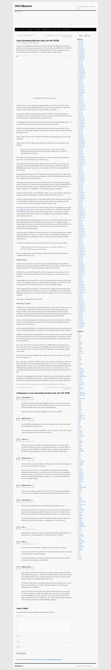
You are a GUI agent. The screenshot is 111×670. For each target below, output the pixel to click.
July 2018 (81, 184)
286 (79, 332)
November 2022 (82, 106)
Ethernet (80, 409)
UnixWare (81, 529)
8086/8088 (81, 342)
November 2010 (82, 323)
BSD (80, 361)
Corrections (81, 379)
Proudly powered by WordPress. (85, 666)
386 (79, 334)
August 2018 (81, 183)
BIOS (80, 356)
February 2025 (82, 68)
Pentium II (81, 473)
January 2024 (81, 89)
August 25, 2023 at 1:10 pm (27, 544)
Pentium (80, 470)
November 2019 (82, 161)
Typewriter (81, 521)
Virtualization (81, 535)
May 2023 (81, 98)
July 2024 (81, 79)
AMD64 (80, 348)
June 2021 (81, 131)
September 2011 (82, 311)
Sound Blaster (81, 509)
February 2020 (82, 156)
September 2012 (82, 292)
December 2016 (82, 212)
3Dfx (80, 339)
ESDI (80, 407)
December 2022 (82, 104)
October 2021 (81, 125)
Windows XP (81, 546)
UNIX (80, 528)
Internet (80, 426)
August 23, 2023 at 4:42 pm (27, 420)
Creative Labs (81, 382)
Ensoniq (80, 406)
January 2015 (81, 248)
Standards (81, 512)
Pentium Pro (81, 476)
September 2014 (82, 254)
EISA (80, 404)
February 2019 (82, 175)
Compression (81, 375)
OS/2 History (29, 29)
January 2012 (81, 304)
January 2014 (81, 267)
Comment (19, 615)
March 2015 (81, 245)
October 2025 (81, 56)
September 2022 (82, 109)
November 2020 (82, 142)
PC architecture (82, 461)
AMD (80, 346)
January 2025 (81, 70)
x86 (79, 553)
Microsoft (81, 445)
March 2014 (81, 264)
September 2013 (82, 273)
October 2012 (81, 290)
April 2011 (81, 318)
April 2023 (81, 100)
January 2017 (81, 211)
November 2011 (82, 307)
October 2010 (81, 325)
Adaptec (80, 343)
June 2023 (81, 97)
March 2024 (81, 86)
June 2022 (81, 112)
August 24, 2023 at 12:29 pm (28, 460)
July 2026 (81, 42)
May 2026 (81, 45)
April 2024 (81, 84)
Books (80, 357)
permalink (63, 384)
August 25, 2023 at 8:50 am (27, 502)
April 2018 (81, 189)
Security (80, 500)
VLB (80, 537)
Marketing (81, 442)
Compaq (80, 373)
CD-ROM (81, 368)
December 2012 (82, 287)
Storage (80, 514)
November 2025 (82, 54)
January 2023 (81, 103)
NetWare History (46, 29)
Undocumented (82, 526)
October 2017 (81, 198)
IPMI (80, 428)
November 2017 (82, 197)
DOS (80, 396)
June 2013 (81, 278)
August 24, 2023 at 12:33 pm (28, 487)
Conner (80, 378)
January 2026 (81, 51)
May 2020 (81, 151)
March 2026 (81, 48)
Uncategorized (81, 525)
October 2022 (81, 108)
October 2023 (81, 90)
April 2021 (81, 134)
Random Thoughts (82, 487)
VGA (80, 532)
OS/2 (80, 459)
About (22, 29)
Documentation (34, 384)
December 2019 (82, 159)
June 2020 (81, 150)
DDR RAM (81, 387)
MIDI (80, 446)
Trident (80, 520)
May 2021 (81, 133)
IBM (80, 421)
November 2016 (82, 214)
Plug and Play (81, 478)
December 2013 (82, 268)
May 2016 (81, 223)
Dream (80, 400)
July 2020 (81, 148)
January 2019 (81, 176)
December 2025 (82, 53)
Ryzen (80, 492)
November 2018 (82, 179)
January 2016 (81, 229)
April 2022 (81, 115)
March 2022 (81, 117)
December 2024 (82, 72)
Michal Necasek (34, 42)
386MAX (81, 336)
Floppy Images (82, 415)
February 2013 (82, 284)
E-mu (80, 401)
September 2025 (82, 58)
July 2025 (81, 61)
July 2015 (81, 239)
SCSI (80, 496)
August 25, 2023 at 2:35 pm (27, 569)
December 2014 (82, 250)
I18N (80, 420)
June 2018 (81, 186)
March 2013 (81, 282)
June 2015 (81, 240)
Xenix (80, 556)
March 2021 (81, 136)
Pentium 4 (81, 471)
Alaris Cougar (34, 48)
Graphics (80, 417)
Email (18, 641)
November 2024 (82, 73)
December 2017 (82, 195)
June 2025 (81, 62)
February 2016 (82, 228)
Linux (80, 439)
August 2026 (81, 40)
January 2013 (81, 286)
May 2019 (81, 170)
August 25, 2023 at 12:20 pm (28, 529)
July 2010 (81, 328)
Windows (81, 543)
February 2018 (82, 192)
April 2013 (81, 281)
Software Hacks (82, 504)
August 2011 (81, 312)
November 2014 (82, 251)
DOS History (37, 29)
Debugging (81, 389)
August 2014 (81, 256)
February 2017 (82, 209)
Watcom (80, 539)
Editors (80, 403)
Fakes (80, 411)
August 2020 (81, 147)
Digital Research (82, 393)
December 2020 (82, 140)
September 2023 (82, 92)
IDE (79, 423)
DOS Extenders (82, 398)
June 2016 (81, 222)
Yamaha (80, 559)
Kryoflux (80, 432)
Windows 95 (81, 545)
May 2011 (81, 317)
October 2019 (81, 162)
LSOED (42, 384)
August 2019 (81, 165)
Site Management (82, 501)
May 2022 (81, 114)
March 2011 (81, 320)
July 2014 (81, 257)
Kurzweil (80, 434)
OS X (80, 457)
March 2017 (81, 207)
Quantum (80, 485)
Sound (80, 507)
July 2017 (81, 201)
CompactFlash (81, 371)
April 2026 (81, 47)
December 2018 (82, 178)
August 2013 (81, 275)
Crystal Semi (81, 384)
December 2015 (82, 231)
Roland (80, 490)
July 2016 (81, 220)
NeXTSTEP (81, 451)
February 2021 (82, 137)
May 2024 (81, 83)
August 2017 (81, 200)
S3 (79, 493)
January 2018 (81, 193)
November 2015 (82, 232)
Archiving (81, 351)
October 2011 (81, 309)
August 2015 (81, 237)
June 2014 (81, 259)
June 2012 (81, 297)
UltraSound (81, 523)
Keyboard (81, 431)
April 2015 (81, 243)
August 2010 (81, 326)
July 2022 (81, 111)
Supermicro (81, 515)
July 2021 (81, 129)
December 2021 (82, 122)
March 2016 (81, 226)
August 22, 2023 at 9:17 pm (27, 399)
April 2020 (81, 153)
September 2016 (82, 217)
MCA (80, 443)
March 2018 (81, 190)
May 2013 (81, 279)
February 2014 (82, 265)
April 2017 (81, 206)
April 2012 (81, 300)
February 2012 (82, 303)
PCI (79, 467)
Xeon (80, 557)
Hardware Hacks (82, 418)
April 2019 (81, 172)
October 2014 (81, 253)
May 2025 (81, 64)
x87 (52, 384)
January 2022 (81, 120)
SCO (80, 495)
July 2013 (81, 276)
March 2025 (81, 67)
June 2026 (81, 44)
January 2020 (81, 158)
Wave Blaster (81, 540)
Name (18, 635)
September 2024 (82, 76)
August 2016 (81, 218)
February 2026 (82, 50)
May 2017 (81, 204)
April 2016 (81, 225)
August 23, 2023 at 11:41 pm (28, 441)
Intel (39, 384)
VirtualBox (81, 534)
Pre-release (81, 481)
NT (79, 456)
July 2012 (81, 295)
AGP (80, 345)
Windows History (56, 29)
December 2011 (82, 306)
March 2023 (81, 101)
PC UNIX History (66, 29)
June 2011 (81, 315)
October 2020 (81, 143)
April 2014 (81, 262)
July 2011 (81, 314)
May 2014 (81, 261)
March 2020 (81, 154)
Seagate (80, 498)
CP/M (80, 381)
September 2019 (82, 164)
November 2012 (82, 289)
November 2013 (82, 270)
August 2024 (81, 78)
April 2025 (81, 65)
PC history (81, 464)
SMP (80, 503)
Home (18, 29)
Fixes (80, 412)
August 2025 (81, 59)
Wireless (80, 548)
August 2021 (81, 128)
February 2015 (82, 247)
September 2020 (82, 145)
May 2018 (81, 187)
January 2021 (81, 139)
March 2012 (81, 301)
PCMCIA (81, 468)
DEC (80, 390)
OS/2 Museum (23, 6)
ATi (79, 354)
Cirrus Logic (81, 370)
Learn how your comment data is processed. (50, 659)
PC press (80, 465)
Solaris (80, 506)
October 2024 (81, 75)
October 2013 (81, 272)
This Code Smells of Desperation (24, 35)
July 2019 (81, 167)
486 (29, 384)
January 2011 (81, 322)
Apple (80, 350)
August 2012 (81, 293)
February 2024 (82, 87)
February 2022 (82, 118)
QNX (80, 484)
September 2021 (82, 126)
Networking (81, 450)
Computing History (83, 376)
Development (81, 392)
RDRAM (80, 489)
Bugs (80, 362)
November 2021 (82, 123)
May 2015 (81, 242)
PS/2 (80, 482)
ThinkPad (81, 518)
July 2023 (81, 95)
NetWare (80, 448)
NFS (80, 453)
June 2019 (81, 168)
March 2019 (81, 173)
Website (18, 646)
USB (80, 531)
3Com (80, 337)
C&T (80, 367)
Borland (80, 359)
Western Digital (82, 542)
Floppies (80, 414)
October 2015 (81, 234)
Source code (81, 510)
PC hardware (48, 384)
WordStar (80, 550)
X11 (79, 551)
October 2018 (81, 181)
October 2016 (81, 215)
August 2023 (81, 93)
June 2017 (81, 203)
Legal (80, 437)
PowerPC (81, 479)
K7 (79, 429)
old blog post (23, 209)
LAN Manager (82, 436)
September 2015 (82, 236)
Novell (80, 454)
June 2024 (81, 81)
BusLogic (81, 364)
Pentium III (81, 475)
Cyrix (80, 386)
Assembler (81, 353)
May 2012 (81, 298)
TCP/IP (80, 517)
